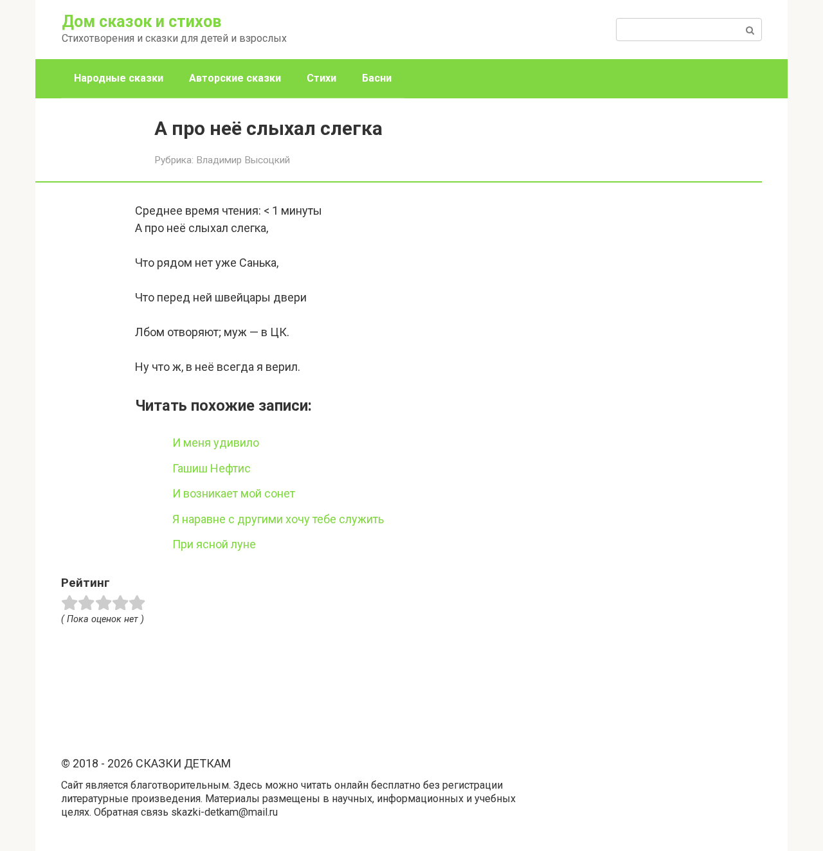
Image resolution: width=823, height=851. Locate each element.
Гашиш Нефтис (211, 468)
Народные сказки (118, 78)
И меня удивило (215, 442)
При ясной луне (214, 544)
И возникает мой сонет (233, 493)
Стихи (321, 78)
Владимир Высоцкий (243, 160)
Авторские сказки (235, 78)
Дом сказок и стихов (141, 21)
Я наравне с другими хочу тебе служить (278, 519)
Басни (377, 78)
